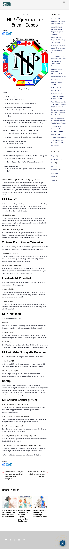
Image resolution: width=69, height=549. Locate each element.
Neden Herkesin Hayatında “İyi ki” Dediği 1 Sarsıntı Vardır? (40, 513)
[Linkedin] (10, 33)
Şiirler (53, 176)
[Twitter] (7, 33)
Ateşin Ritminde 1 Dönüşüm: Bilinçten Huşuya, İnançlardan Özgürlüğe (24, 515)
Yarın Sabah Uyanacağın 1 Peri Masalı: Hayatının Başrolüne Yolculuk (58, 104)
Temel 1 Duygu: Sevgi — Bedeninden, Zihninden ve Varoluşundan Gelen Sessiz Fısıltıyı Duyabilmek (58, 61)
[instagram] (15, 539)
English (53, 156)
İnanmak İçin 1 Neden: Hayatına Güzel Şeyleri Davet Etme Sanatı (58, 112)
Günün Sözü (55, 159)
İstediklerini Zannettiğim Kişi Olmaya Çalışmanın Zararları (36, 474)
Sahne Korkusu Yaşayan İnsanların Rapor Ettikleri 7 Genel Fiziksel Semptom (14, 475)
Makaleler (54, 169)
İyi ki (52, 163)
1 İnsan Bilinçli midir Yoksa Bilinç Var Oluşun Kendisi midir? (58, 143)
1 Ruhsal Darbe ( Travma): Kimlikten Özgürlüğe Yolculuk (57, 129)
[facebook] (10, 539)
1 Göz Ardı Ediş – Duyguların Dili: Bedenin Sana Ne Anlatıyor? (9, 513)
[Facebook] (3, 33)
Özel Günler (54, 173)
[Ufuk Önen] (6, 6)
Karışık (53, 166)
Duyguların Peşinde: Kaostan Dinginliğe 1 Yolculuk (57, 82)
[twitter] (6, 539)
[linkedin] (19, 539)
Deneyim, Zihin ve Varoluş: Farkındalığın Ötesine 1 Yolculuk (57, 96)
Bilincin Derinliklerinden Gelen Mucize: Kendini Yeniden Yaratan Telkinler (58, 121)
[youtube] (23, 539)
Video (53, 180)
